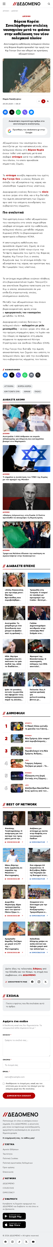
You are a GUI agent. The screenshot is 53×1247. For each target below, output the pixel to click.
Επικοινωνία (8, 1172)
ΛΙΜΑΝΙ (27, 392)
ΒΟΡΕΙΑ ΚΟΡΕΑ (24, 386)
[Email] (31, 375)
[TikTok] (19, 1242)
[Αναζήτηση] (49, 4)
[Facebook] (5, 112)
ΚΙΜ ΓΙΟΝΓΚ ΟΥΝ (11, 392)
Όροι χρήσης (9, 1167)
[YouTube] (33, 1242)
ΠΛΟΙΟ (37, 392)
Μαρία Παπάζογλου (12, 99)
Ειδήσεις (37, 969)
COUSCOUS (8, 1188)
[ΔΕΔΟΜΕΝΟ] (26, 4)
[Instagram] (39, 982)
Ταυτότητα (7, 1154)
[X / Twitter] (11, 112)
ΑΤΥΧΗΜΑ (8, 386)
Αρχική (6, 11)
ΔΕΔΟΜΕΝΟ (29, 975)
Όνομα (7, 1060)
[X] (45, 982)
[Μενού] (4, 4)
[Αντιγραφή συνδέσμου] (37, 375)
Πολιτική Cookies (10, 1158)
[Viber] (24, 112)
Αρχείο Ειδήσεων (11, 1149)
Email (6, 1071)
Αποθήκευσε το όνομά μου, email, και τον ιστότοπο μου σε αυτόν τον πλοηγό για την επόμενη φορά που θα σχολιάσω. (25, 1086)
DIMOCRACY (9, 1193)
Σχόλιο (7, 1035)
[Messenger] (31, 112)
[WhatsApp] (18, 112)
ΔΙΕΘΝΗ (14, 11)
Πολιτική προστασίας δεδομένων (18, 1163)
